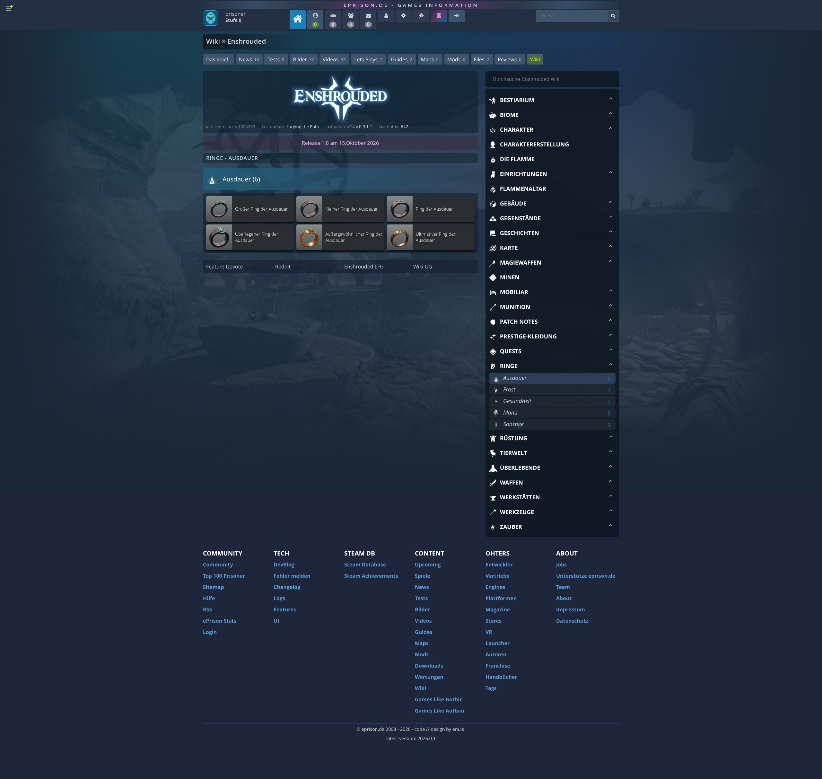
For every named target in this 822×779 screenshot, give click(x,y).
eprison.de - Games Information (410, 5)
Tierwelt (513, 453)
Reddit (283, 266)
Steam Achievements (371, 575)
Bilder (303, 59)
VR (488, 631)
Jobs (561, 564)
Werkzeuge (517, 512)
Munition (515, 307)
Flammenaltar (523, 189)
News (249, 59)
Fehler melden (292, 575)
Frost (509, 389)
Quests (510, 351)
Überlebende (520, 468)
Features (285, 609)
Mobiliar (514, 292)
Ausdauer (515, 378)
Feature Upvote (224, 266)
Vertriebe (497, 575)
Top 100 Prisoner (224, 575)
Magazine (497, 609)
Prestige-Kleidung (528, 336)
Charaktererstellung (534, 144)
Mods (456, 59)
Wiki (535, 59)
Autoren (495, 654)
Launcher (497, 643)
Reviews (509, 59)
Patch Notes (519, 322)
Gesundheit (517, 401)
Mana (510, 412)
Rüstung (513, 438)
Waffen (511, 482)
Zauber (511, 527)
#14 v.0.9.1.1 (359, 126)
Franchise (497, 665)
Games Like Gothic (438, 699)
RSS (207, 609)
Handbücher (501, 676)
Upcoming (428, 564)
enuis (458, 729)
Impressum (570, 609)
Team (563, 587)
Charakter (516, 130)
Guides (401, 59)
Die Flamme (517, 159)
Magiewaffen (520, 263)
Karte (509, 248)
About (564, 598)
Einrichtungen (523, 174)
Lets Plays (368, 59)
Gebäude (513, 203)
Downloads (429, 665)
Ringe (508, 366)
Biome (509, 115)
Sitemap (213, 587)
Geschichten (519, 233)
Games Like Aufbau (439, 710)
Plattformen (501, 598)
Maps (430, 59)
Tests (275, 59)
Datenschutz (572, 620)
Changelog (287, 587)
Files (481, 59)
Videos (334, 59)
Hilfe (209, 598)
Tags (491, 688)
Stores (493, 620)
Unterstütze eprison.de (585, 575)
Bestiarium (517, 100)
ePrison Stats (220, 620)
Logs (279, 598)
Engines (495, 587)
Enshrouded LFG (364, 266)
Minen (510, 277)
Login (210, 631)
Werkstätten (520, 497)
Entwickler (499, 564)
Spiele (422, 575)
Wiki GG (422, 266)
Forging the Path (302, 126)
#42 (404, 126)
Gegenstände (520, 218)
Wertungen (429, 676)
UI (276, 620)
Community (218, 564)
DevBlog (284, 564)
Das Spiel (217, 59)
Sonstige (513, 424)
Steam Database (365, 564)
